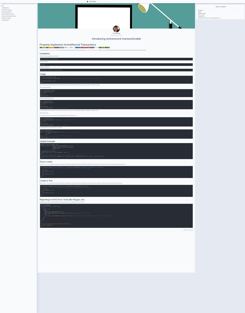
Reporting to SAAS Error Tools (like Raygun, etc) (62, 199)
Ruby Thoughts (7, 18)
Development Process (9, 14)
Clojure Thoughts (8, 10)
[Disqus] (116, 251)
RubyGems (6, 20)
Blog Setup (6, 7)
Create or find (46, 180)
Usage (43, 74)
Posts (2, 5)
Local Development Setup (10, 16)
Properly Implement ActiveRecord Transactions (68, 44)
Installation (45, 53)
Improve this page (189, 229)
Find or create (46, 161)
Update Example (47, 141)
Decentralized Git (8, 12)
